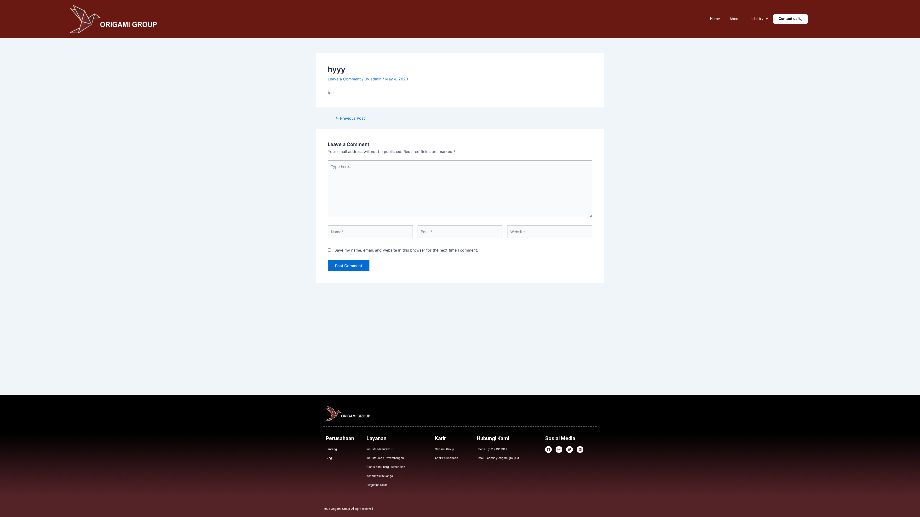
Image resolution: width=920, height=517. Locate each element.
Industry (756, 19)
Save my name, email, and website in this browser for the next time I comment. (406, 250)
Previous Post (350, 118)
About (735, 19)
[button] (790, 19)
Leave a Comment (344, 79)
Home (715, 19)
